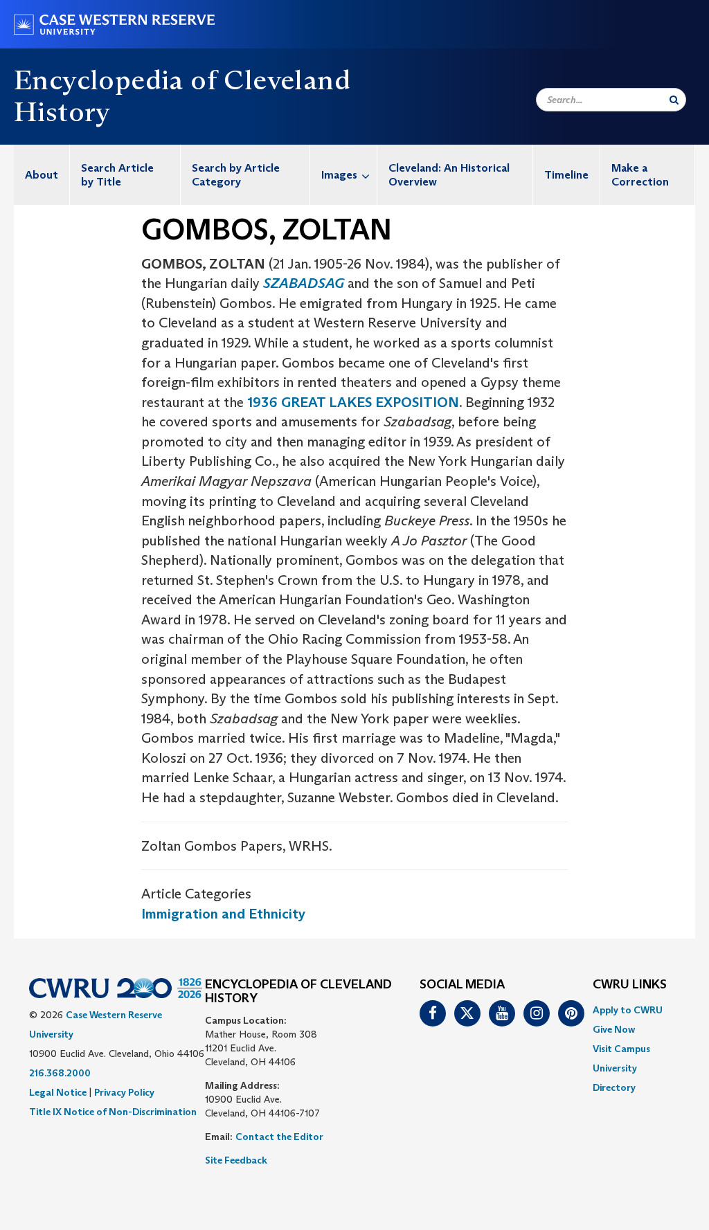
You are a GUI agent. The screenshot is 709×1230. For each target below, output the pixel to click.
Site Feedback (236, 1160)
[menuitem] (42, 175)
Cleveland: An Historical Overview (449, 174)
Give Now (614, 1029)
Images (339, 174)
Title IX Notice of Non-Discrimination (113, 1111)
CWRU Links (630, 985)
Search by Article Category (236, 174)
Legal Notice (58, 1092)
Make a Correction (640, 174)
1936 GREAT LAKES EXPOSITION (353, 402)
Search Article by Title (117, 174)
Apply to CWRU (628, 1010)
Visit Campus (621, 1048)
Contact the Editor (279, 1136)
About (41, 174)
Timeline (566, 174)
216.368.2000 (60, 1073)
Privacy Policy (124, 1092)
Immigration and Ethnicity (223, 913)
